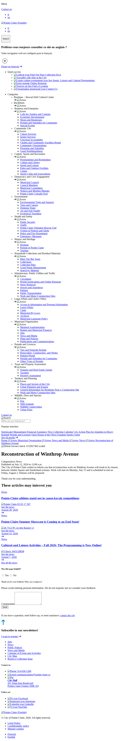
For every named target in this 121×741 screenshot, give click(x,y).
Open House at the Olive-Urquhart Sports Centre (55, 434)
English (11, 737)
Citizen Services (28, 134)
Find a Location (40, 86)
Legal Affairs (26, 307)
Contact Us (51, 89)
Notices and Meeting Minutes (34, 191)
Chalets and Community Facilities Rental (40, 142)
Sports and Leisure (29, 165)
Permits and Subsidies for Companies (38, 122)
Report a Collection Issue (20, 659)
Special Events (27, 125)
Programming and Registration (35, 159)
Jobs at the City (39, 77)
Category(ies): (8, 461)
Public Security (27, 222)
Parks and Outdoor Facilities (34, 168)
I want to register (10, 636)
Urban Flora (26, 409)
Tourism (24, 250)
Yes (7, 575)
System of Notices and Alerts (34, 230)
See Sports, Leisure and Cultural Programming (71, 80)
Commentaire (8, 604)
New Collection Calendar (60, 432)
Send (5, 607)
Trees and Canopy (29, 205)
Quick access (14, 72)
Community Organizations (33, 145)
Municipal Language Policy (34, 318)
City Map (12, 656)
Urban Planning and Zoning (34, 387)
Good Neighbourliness (31, 151)
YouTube (22, 707)
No (14, 575)
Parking (24, 290)
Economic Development (32, 117)
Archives (24, 316)
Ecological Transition (30, 213)
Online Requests (38, 83)
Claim (23, 310)
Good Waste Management (33, 267)
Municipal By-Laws (30, 313)
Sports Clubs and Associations (35, 174)
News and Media (28, 335)
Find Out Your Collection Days (45, 74)
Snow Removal (28, 284)
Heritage (24, 245)
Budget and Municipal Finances (36, 330)
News (82, 440)
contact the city (67, 615)
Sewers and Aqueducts (31, 287)
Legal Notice (14, 723)
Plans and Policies (29, 338)
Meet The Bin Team (30, 259)
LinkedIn (29, 704)
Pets (22, 401)
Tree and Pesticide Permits (33, 350)
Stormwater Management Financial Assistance (24, 432)
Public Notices (15, 647)
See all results (8, 437)
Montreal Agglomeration (32, 327)
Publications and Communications (37, 341)
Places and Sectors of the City (35, 384)
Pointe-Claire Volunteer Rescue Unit (38, 227)
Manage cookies (16, 728)
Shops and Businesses (31, 120)
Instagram (30, 701)
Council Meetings (29, 185)
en (9, 17)
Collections (25, 262)
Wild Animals (27, 404)
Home (4, 440)
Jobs (22, 333)
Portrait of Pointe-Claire (32, 247)
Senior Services (28, 137)
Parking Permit (27, 355)
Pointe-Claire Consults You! (34, 193)
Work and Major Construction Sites (37, 296)
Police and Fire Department (33, 233)
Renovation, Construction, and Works (39, 352)
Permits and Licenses (20, 434)
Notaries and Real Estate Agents (36, 370)
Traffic (23, 225)
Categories (13, 94)
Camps (23, 171)
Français (12, 734)
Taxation (24, 372)
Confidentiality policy (18, 726)
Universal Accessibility (31, 139)
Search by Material (29, 270)
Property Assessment (30, 375)
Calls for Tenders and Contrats (35, 114)
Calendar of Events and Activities (24, 653)
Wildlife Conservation (31, 406)
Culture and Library (30, 162)
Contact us (6, 9)
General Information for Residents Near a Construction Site (49, 389)
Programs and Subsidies (32, 148)
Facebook (23, 698)
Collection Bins (28, 264)
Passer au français (10, 66)
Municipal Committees (31, 188)
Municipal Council (29, 182)
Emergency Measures (31, 236)
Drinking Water (28, 208)
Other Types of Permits (31, 361)
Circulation (25, 279)
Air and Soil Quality (30, 210)
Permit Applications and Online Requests (40, 281)
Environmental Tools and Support (37, 202)
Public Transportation (30, 293)
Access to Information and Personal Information (44, 304)
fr (8, 14)
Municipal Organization (29, 440)
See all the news (9, 562)
